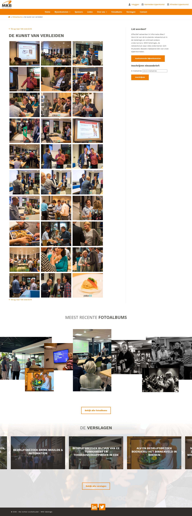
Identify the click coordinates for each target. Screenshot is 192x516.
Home (47, 12)
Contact (143, 12)
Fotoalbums (116, 12)
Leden (90, 12)
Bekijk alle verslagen (96, 486)
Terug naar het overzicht (21, 29)
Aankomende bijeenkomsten (148, 58)
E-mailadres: (137, 71)
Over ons (101, 12)
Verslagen (130, 12)
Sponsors (79, 12)
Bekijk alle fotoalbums (96, 410)
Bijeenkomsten (62, 12)
